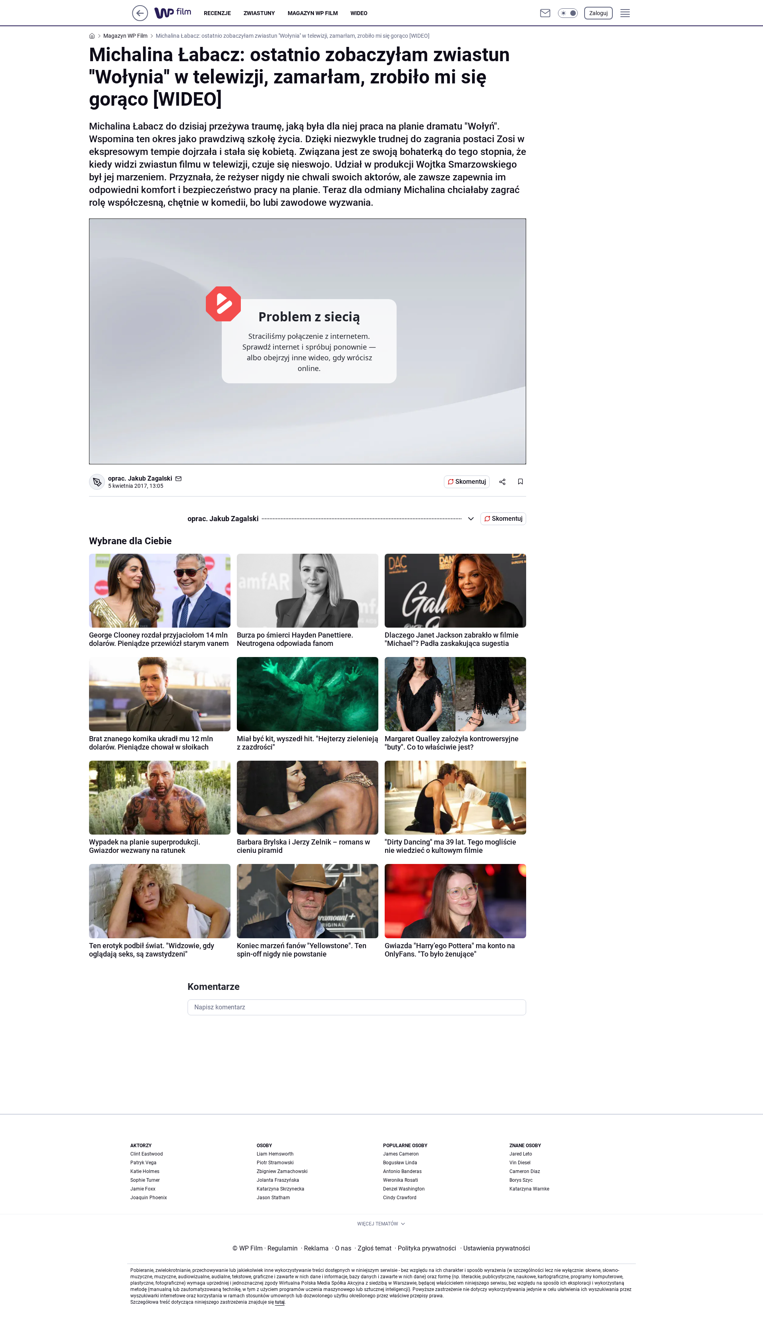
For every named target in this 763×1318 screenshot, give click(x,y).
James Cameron (401, 1154)
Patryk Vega (143, 1162)
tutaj (280, 1302)
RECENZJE (217, 13)
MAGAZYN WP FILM (313, 13)
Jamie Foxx (142, 1189)
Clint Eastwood (146, 1154)
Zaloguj (598, 13)
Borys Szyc (521, 1180)
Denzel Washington (404, 1189)
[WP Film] (179, 13)
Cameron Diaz (524, 1171)
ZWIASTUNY (259, 13)
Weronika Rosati (400, 1180)
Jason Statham (273, 1197)
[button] (568, 13)
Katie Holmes (144, 1171)
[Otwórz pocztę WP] (545, 13)
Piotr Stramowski (275, 1162)
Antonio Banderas (402, 1171)
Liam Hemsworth (275, 1154)
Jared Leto (520, 1154)
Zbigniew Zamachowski (282, 1171)
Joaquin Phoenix (148, 1197)
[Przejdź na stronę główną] (140, 19)
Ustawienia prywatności (495, 1248)
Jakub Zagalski (150, 478)
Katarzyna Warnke (529, 1189)
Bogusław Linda (400, 1162)
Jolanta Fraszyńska (278, 1180)
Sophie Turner (145, 1180)
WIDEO (359, 13)
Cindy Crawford (399, 1197)
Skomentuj (470, 481)
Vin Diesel (520, 1162)
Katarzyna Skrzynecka (280, 1189)
